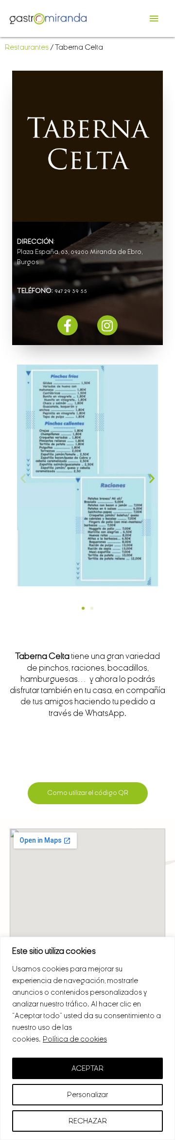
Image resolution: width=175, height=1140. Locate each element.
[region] (87, 1038)
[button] (23, 478)
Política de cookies (75, 1039)
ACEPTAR (87, 1068)
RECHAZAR (88, 1121)
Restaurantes (27, 47)
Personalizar (87, 1095)
